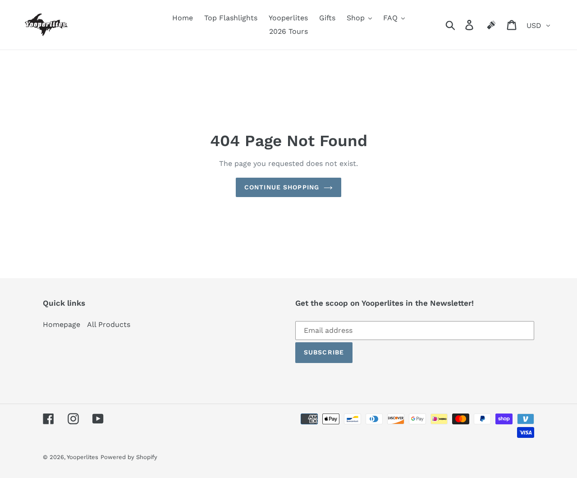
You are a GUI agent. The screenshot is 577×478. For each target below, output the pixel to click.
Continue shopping (281, 187)
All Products (108, 324)
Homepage (61, 324)
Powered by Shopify (129, 457)
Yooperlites (82, 457)
